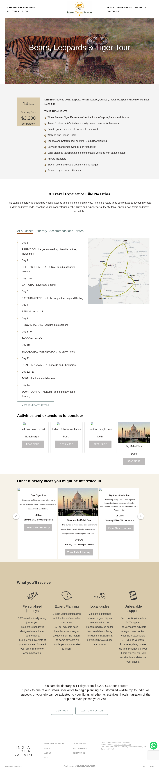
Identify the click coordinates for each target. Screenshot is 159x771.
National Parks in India (21, 7)
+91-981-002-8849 (85, 766)
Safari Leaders (13, 766)
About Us (140, 7)
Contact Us (113, 11)
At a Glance (25, 231)
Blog (25, 11)
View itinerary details (36, 405)
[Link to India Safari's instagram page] (116, 758)
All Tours (13, 11)
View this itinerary (38, 527)
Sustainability (81, 748)
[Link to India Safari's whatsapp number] (106, 758)
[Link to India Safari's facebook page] (126, 758)
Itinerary (41, 231)
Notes (79, 231)
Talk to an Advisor (91, 711)
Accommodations (61, 231)
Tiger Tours (79, 744)
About (47, 753)
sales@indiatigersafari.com (119, 742)
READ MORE (32, 444)
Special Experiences (119, 7)
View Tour (62, 711)
